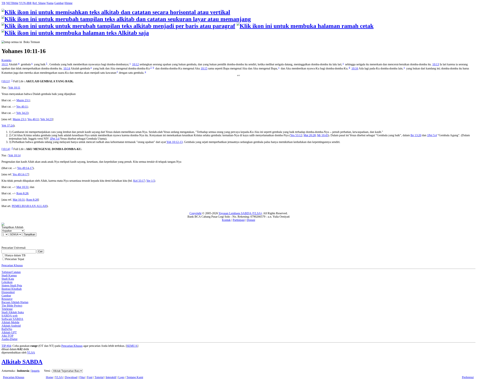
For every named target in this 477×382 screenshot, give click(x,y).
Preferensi (468, 377)
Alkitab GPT (9, 332)
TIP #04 (6, 345)
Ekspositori (8, 292)
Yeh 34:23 (22, 112)
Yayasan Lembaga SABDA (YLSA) (240, 213)
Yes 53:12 (296, 135)
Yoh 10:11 (14, 87)
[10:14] (5, 149)
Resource (6, 298)
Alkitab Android (11, 325)
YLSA (31, 352)
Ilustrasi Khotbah (11, 288)
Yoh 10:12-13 (174, 142)
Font (89, 377)
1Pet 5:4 (432, 135)
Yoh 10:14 (14, 155)
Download (71, 377)
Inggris (35, 370)
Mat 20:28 (310, 135)
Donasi (251, 220)
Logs (121, 377)
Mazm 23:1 (23, 100)
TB (3, 3)
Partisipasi (239, 220)
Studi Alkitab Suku (12, 312)
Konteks (6, 60)
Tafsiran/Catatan (11, 272)
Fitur (82, 377)
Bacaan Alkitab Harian (14, 302)
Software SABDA (12, 319)
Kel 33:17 (139, 180)
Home (49, 377)
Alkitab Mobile (10, 322)
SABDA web (9, 315)
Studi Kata (7, 278)
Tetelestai (6, 309)
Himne (68, 3)
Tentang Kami (134, 377)
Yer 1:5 (150, 180)
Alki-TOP (7, 335)
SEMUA (132, 345)
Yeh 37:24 (7, 125)
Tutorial (99, 377)
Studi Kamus (9, 275)
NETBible (12, 3)
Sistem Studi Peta (11, 285)
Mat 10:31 (22, 187)
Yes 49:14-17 (25, 168)
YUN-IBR (25, 3)
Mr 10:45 (322, 135)
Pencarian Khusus (12, 265)
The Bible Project (11, 305)
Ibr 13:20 (415, 135)
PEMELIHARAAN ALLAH (29, 206)
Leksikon (6, 282)
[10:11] (5, 81)
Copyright (195, 213)
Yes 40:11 (22, 106)
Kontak (226, 220)
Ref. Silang (39, 3)
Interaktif (111, 377)
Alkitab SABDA (21, 361)
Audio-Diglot (9, 339)
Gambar (59, 3)
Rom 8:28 (22, 193)
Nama (49, 3)
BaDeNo (6, 329)
